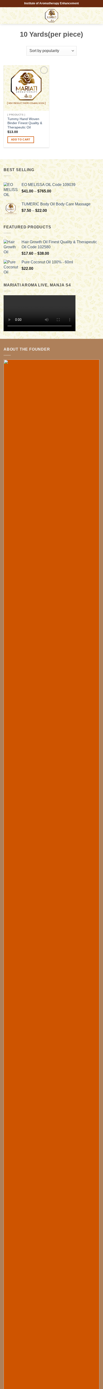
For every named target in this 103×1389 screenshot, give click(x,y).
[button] (6, 15)
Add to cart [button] (20, 139)
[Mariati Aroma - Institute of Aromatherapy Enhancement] (51, 15)
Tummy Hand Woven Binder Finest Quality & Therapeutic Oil (24, 123)
